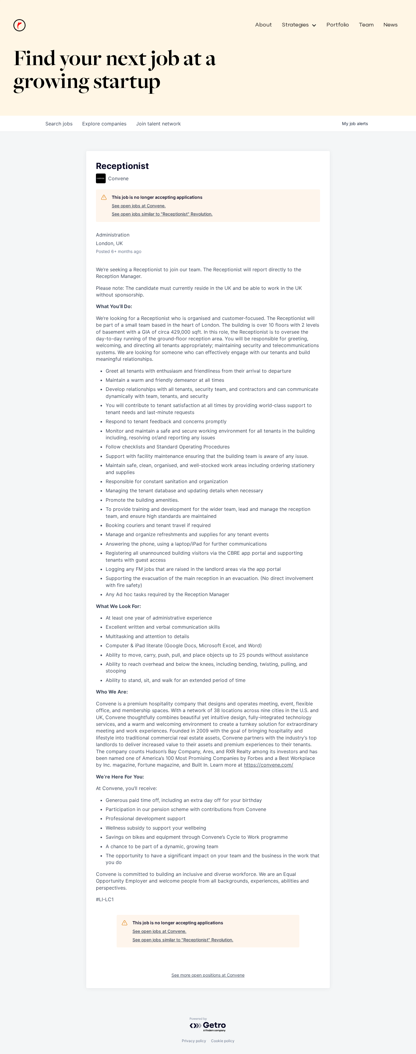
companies (104, 124)
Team (366, 25)
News (390, 25)
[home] (19, 25)
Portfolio (337, 25)
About (263, 25)
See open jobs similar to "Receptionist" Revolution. (162, 213)
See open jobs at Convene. (139, 205)
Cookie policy (222, 1040)
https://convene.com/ (268, 765)
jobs (58, 124)
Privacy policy (194, 1040)
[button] (297, 25)
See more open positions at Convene (208, 975)
